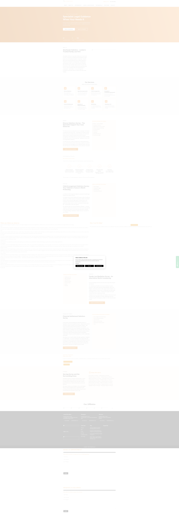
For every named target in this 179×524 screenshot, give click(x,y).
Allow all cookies (80, 265)
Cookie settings (99, 265)
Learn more (77, 263)
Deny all (89, 265)
